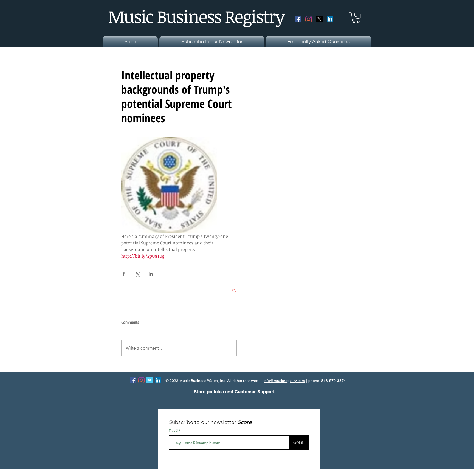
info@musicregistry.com (284, 380)
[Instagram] (308, 19)
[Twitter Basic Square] (149, 380)
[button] (356, 17)
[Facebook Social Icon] (298, 19)
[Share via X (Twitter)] (137, 274)
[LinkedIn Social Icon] (330, 19)
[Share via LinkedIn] (150, 274)
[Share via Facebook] (123, 274)
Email (174, 431)
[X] (319, 19)
